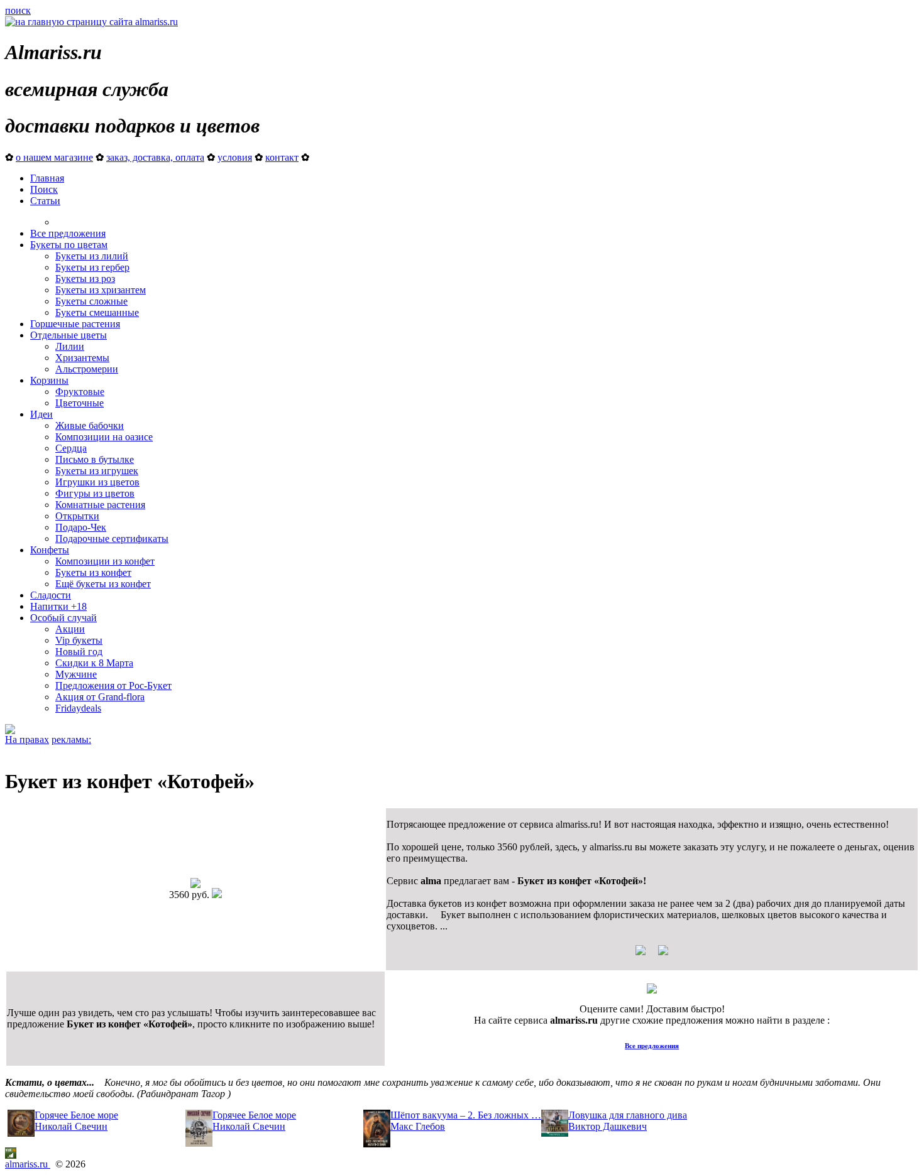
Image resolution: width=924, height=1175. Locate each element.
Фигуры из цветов (95, 493)
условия (234, 157)
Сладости (50, 595)
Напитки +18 (58, 606)
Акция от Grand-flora (100, 696)
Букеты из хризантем (100, 289)
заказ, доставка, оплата (155, 157)
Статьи (45, 200)
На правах (27, 739)
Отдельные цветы (68, 335)
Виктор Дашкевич (607, 1126)
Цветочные (79, 403)
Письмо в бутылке (94, 459)
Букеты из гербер (92, 267)
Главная (47, 178)
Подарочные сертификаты (111, 538)
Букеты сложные (91, 301)
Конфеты (49, 549)
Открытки (77, 516)
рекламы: (71, 739)
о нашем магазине (54, 157)
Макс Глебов (417, 1126)
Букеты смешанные (97, 312)
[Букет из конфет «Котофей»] (195, 884)
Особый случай (63, 617)
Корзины (49, 380)
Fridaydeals (78, 708)
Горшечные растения (75, 323)
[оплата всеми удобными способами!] (652, 990)
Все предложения (68, 233)
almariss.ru (27, 1164)
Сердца (71, 448)
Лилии (69, 346)
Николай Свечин (71, 1126)
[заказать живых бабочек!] (10, 730)
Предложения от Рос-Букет (113, 685)
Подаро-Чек (80, 527)
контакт (282, 157)
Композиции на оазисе (104, 436)
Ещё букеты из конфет (103, 583)
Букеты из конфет (93, 572)
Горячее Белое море (76, 1115)
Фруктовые (79, 391)
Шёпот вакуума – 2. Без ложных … (465, 1115)
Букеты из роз (85, 278)
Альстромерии (86, 369)
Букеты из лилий (91, 256)
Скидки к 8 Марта (94, 663)
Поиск (44, 189)
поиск (18, 10)
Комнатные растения (100, 504)
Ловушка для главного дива (627, 1115)
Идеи (41, 414)
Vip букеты (78, 640)
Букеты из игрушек (96, 470)
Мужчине (76, 674)
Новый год (78, 651)
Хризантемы (82, 357)
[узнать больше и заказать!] (651, 955)
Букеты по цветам (68, 244)
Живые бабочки (89, 425)
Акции (70, 629)
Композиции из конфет (105, 561)
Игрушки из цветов (97, 482)
